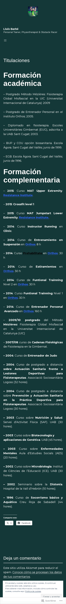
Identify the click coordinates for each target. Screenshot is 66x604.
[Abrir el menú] (5, 40)
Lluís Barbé (10, 29)
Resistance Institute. (34, 217)
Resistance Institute (18, 195)
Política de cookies (33, 591)
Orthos (30, 244)
